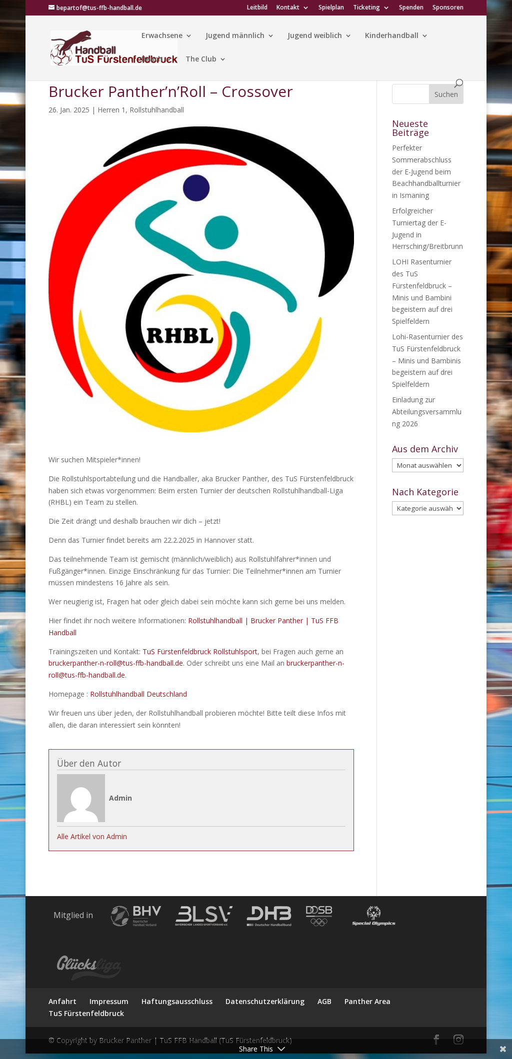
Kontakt (288, 7)
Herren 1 (112, 109)
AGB (325, 1001)
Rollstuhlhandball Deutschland (138, 694)
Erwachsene (162, 36)
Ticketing (366, 7)
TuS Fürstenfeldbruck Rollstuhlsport (200, 651)
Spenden (411, 7)
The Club (201, 59)
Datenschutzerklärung (265, 1001)
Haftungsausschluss (177, 1001)
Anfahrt (62, 1001)
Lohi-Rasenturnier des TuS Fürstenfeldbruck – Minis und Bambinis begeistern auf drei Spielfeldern (427, 360)
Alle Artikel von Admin (92, 836)
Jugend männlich (235, 36)
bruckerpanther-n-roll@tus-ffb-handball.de (115, 663)
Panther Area (367, 1001)
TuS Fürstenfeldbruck (86, 1013)
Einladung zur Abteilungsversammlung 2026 (427, 411)
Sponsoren (448, 7)
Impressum (109, 1001)
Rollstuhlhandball (157, 109)
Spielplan (331, 7)
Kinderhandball (391, 36)
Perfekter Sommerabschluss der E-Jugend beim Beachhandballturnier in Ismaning (426, 171)
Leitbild (257, 7)
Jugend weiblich (315, 36)
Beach (152, 59)
